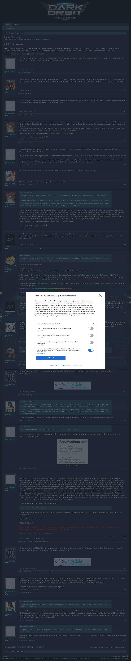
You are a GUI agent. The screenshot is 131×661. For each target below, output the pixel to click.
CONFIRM (51, 358)
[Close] (101, 296)
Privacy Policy (77, 365)
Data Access (65, 365)
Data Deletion (54, 365)
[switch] (91, 328)
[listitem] (65, 324)
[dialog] (65, 330)
